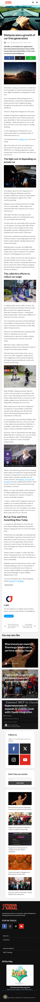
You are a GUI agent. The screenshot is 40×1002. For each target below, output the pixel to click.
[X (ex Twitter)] (25, 748)
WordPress (32, 997)
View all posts (8, 616)
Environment (9, 585)
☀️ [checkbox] (5, 997)
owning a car (22, 139)
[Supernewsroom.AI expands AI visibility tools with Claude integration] (20, 714)
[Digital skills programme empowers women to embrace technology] (20, 684)
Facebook (12, 581)
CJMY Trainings (7, 952)
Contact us (6, 940)
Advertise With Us (8, 948)
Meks (21, 997)
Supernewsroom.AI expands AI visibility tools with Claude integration (17, 849)
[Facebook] (13, 748)
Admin (9, 663)
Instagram (20, 581)
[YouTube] (25, 759)
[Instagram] (13, 759)
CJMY (8, 42)
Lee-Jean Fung (12, 694)
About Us (6, 936)
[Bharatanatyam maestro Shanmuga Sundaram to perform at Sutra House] (20, 653)
